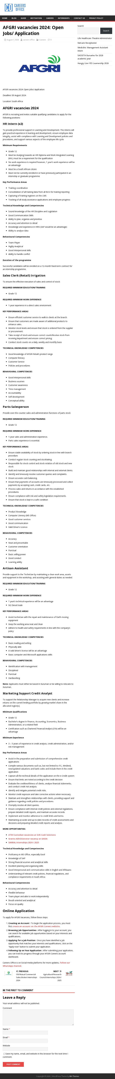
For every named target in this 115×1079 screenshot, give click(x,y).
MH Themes (74, 1076)
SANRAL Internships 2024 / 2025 (23, 842)
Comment (7, 1008)
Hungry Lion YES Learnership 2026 (93, 63)
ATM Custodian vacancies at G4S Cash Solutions (32, 835)
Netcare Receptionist (87, 43)
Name (6, 1029)
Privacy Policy (96, 18)
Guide (23, 18)
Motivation (36, 18)
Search (81, 26)
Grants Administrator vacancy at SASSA (27, 838)
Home (4, 18)
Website (6, 1045)
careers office (29, 39)
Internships (63, 18)
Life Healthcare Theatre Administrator (95, 38)
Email (5, 1037)
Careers (50, 18)
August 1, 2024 (13, 39)
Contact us (79, 18)
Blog (14, 18)
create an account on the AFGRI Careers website (36, 926)
